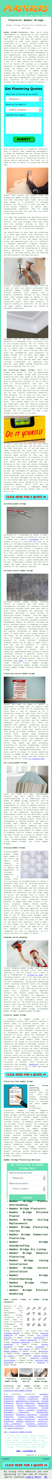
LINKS (25, 16)
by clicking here (37, 759)
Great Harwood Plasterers (32, 1410)
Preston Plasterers (27, 1408)
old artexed (12, 344)
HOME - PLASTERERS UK (26, 1451)
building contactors (21, 1342)
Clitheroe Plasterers (36, 1424)
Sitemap (5, 1459)
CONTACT (37, 16)
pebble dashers (11, 1351)
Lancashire (16, 1156)
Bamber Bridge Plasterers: (16, 32)
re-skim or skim (35, 975)
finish (41, 344)
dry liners (9, 1356)
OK (45, 1477)
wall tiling (24, 1349)
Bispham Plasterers (25, 1421)
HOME (20, 16)
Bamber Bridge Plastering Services (22, 1160)
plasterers (38, 364)
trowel (7, 288)
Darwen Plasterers (26, 1405)
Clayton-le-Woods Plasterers (32, 1417)
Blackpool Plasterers (38, 1426)
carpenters (8, 1344)
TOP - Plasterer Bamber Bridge (18, 1432)
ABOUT (31, 16)
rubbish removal (40, 1356)
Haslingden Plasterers (14, 1426)
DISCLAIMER (45, 16)
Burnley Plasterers (25, 1403)
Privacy (46, 1459)
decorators (43, 1351)
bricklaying (39, 1338)
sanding (16, 304)
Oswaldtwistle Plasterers (27, 1401)
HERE (21, 661)
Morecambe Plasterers (16, 1412)
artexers (41, 1362)
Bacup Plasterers (15, 1428)
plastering (8, 211)
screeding (34, 539)
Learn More (33, 1477)
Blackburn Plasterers (26, 1415)
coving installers (28, 1340)
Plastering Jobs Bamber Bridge (18, 1390)
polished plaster (12, 1333)
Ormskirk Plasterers (28, 1396)
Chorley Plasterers (28, 1399)
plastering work (16, 149)
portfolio (29, 202)
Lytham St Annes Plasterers (19, 1419)
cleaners (26, 1353)
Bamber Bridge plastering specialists (38, 1088)
